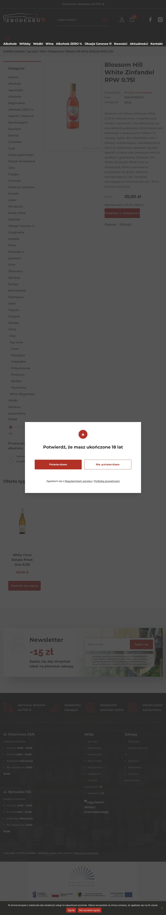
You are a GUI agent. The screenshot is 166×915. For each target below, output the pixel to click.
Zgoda (71, 910)
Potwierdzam (58, 464)
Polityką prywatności (107, 481)
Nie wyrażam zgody (89, 910)
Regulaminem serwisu (78, 481)
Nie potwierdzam (108, 464)
